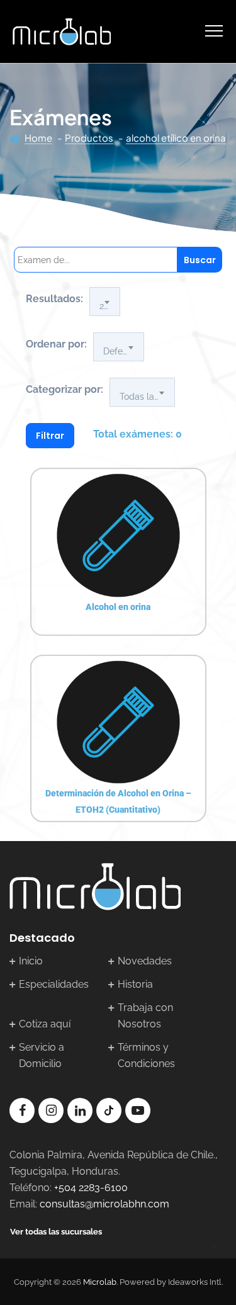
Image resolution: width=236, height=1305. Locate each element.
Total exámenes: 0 (137, 434)
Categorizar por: (64, 389)
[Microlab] (62, 31)
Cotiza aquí (44, 1024)
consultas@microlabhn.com (104, 1204)
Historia (135, 984)
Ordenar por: (56, 344)
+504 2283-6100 (91, 1188)
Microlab (99, 1282)
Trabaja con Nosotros (145, 1016)
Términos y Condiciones (146, 1055)
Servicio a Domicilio (41, 1055)
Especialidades (54, 984)
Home (38, 138)
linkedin (80, 1110)
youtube (137, 1110)
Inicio (31, 961)
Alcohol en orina (118, 607)
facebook (22, 1110)
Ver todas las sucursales (56, 1231)
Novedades (145, 961)
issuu (108, 1110)
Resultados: (54, 299)
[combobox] (104, 301)
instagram (51, 1110)
